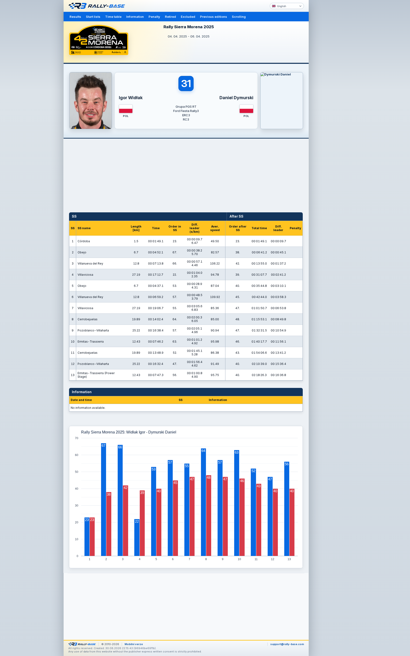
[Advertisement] (329, 73)
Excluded (188, 17)
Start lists (93, 17)
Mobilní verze (134, 644)
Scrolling (239, 17)
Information (135, 17)
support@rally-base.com (287, 644)
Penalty (154, 17)
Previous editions (213, 17)
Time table (113, 17)
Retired (170, 17)
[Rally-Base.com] (98, 6)
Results (75, 17)
